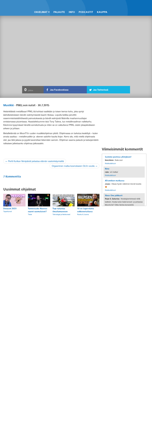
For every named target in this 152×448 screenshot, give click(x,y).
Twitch (125, 4)
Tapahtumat (7, 211)
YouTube (120, 4)
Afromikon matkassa (114, 180)
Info (72, 12)
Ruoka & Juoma (83, 214)
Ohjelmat (41, 12)
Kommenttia (12, 176)
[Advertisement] (124, 122)
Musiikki (8, 105)
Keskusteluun (110, 163)
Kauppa (102, 12)
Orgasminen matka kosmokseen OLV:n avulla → (74, 165)
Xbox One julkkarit (113, 195)
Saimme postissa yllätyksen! (118, 157)
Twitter (115, 4)
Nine (107, 168)
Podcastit (86, 12)
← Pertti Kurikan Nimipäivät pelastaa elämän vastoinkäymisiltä (34, 161)
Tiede (30, 214)
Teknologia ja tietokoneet (61, 214)
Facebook (110, 4)
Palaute (59, 12)
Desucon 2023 (9, 208)
